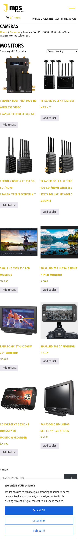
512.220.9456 (70, 18)
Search (4, 470)
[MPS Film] (14, 8)
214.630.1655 (47, 18)
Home (3, 32)
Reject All (39, 530)
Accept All (39, 510)
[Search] (70, 478)
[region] (39, 509)
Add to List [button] (9, 124)
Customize (39, 520)
